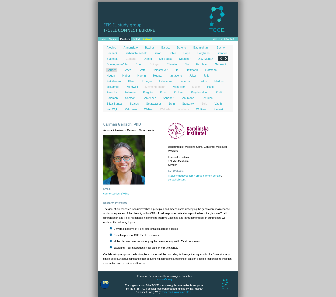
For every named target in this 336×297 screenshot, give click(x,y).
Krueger (147, 81)
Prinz (163, 92)
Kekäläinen (114, 81)
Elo (186, 64)
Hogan (111, 75)
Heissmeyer (160, 70)
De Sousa (165, 58)
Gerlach (111, 70)
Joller (207, 75)
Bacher (149, 47)
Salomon (112, 98)
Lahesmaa (165, 81)
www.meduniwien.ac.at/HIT (177, 292)
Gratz (142, 70)
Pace (210, 86)
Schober (168, 98)
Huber (126, 75)
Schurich (207, 98)
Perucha (112, 92)
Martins (218, 81)
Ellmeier (172, 64)
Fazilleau (202, 64)
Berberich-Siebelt (135, 53)
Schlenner (149, 98)
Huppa (157, 75)
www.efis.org (164, 279)
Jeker (192, 75)
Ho (176, 70)
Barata (165, 47)
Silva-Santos (114, 103)
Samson (130, 98)
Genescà (220, 64)
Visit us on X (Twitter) (223, 39)
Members (125, 39)
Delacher (184, 58)
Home (103, 39)
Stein (171, 103)
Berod (157, 53)
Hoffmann (192, 70)
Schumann (187, 98)
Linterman (186, 81)
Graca (127, 70)
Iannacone (175, 75)
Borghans (203, 53)
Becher (221, 47)
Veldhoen (131, 109)
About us (113, 39)
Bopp (186, 53)
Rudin (219, 92)
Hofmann (211, 70)
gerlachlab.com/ (177, 179)
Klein (131, 81)
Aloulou (111, 47)
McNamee (113, 86)
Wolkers (201, 109)
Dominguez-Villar (117, 64)
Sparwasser (153, 103)
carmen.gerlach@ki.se (116, 193)
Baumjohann (201, 47)
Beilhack (112, 53)
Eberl (139, 64)
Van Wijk (112, 109)
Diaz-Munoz (205, 58)
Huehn (141, 75)
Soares (134, 103)
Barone (181, 47)
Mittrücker (179, 86)
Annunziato (131, 47)
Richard (179, 92)
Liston (203, 81)
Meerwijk (132, 86)
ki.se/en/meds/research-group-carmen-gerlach (194, 175)
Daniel (148, 58)
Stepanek (188, 103)
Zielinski (219, 109)
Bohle (172, 53)
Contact (136, 39)
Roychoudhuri (199, 92)
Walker (148, 109)
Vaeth (218, 103)
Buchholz (112, 58)
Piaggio (148, 92)
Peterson (130, 92)
